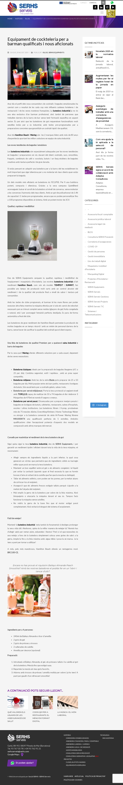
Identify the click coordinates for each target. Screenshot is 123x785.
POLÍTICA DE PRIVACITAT (95, 776)
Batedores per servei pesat (26, 401)
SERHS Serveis (94, 292)
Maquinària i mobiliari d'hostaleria (96, 267)
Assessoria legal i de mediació (95, 226)
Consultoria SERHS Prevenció (100, 237)
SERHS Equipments (56, 52)
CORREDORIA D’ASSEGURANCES (77, 738)
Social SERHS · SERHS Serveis (39, 776)
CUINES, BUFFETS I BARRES (75, 762)
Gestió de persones (96, 251)
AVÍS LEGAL (79, 776)
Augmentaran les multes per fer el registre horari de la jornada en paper (104, 81)
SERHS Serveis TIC (96, 306)
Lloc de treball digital (97, 261)
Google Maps (14, 754)
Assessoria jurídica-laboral (99, 219)
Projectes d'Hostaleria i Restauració (96, 280)
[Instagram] (107, 7)
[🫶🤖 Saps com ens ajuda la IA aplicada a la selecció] (99, 392)
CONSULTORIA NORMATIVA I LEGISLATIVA (82, 756)
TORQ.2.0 (22, 394)
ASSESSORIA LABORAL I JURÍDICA (78, 744)
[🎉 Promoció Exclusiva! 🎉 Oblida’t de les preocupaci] (99, 340)
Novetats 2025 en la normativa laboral (104, 54)
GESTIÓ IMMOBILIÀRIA (74, 750)
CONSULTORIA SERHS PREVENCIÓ (78, 753)
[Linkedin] (101, 7)
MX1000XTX (19, 419)
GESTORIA (67, 735)
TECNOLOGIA (104, 735)
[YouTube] (113, 7)
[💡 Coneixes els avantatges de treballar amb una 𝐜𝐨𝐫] (99, 374)
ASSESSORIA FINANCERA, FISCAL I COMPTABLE (82, 741)
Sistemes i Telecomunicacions (93, 313)
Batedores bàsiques (22, 369)
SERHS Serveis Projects (98, 301)
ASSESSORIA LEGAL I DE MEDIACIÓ (78, 747)
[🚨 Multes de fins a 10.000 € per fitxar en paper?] (99, 357)
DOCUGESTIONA (108, 738)
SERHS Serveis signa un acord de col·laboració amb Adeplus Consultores (104, 173)
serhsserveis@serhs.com (18, 751)
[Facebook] (95, 7)
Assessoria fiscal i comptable (100, 214)
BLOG (45, 52)
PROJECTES (68, 759)
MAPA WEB (68, 776)
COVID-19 (92, 246)
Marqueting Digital (96, 274)
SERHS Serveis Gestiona (98, 296)
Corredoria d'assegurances (99, 242)
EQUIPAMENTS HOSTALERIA (76, 765)
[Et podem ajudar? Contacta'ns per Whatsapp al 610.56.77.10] (112, 2)
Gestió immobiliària (96, 256)
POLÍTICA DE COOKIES (73, 780)
